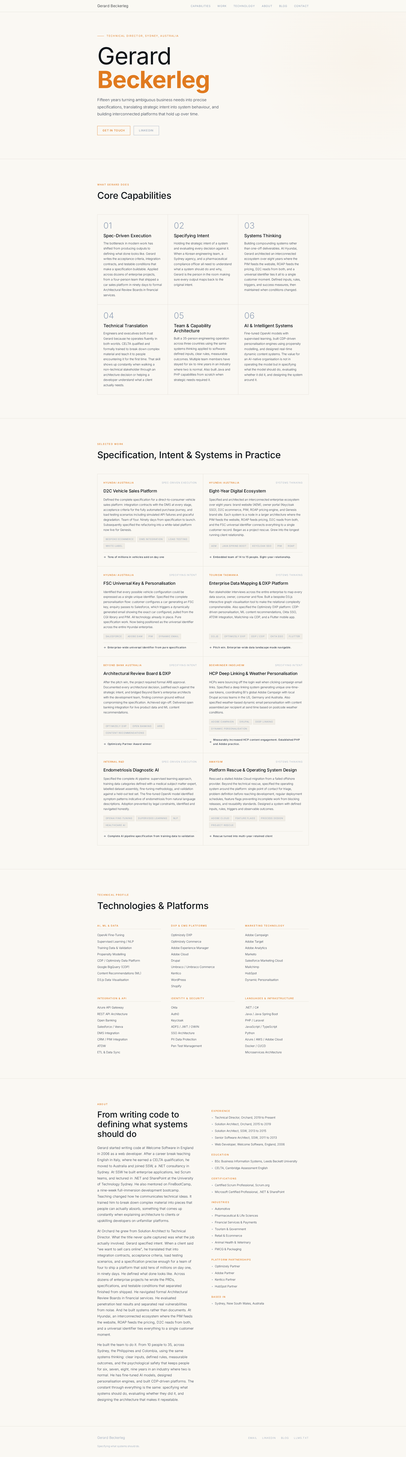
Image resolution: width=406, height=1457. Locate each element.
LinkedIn (146, 130)
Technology (244, 6)
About (267, 6)
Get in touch (114, 130)
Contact (301, 6)
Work (222, 6)
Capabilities (201, 6)
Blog (283, 6)
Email (252, 1437)
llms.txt (301, 1437)
